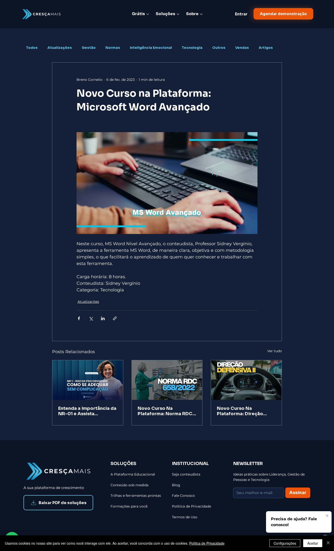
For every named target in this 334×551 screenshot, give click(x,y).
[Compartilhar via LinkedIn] (102, 318)
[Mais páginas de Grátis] (147, 14)
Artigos (266, 48)
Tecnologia (192, 48)
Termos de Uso (184, 517)
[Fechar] (328, 543)
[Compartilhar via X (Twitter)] (91, 318)
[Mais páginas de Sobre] (201, 14)
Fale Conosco (183, 495)
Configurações (285, 543)
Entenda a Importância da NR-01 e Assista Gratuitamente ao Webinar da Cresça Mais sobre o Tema (87, 411)
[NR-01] (87, 380)
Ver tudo (274, 351)
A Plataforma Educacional (133, 474)
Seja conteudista (186, 474)
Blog (176, 485)
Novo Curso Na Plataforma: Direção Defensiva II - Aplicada (243, 411)
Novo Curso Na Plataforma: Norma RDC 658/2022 (165, 411)
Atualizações (59, 48)
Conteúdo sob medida (129, 485)
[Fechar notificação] (327, 516)
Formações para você (129, 506)
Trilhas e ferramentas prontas (136, 495)
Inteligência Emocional (151, 48)
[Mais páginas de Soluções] (178, 14)
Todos (32, 48)
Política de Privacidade (206, 543)
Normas (112, 48)
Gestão (89, 48)
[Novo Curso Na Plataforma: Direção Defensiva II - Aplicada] (246, 380)
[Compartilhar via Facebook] (79, 318)
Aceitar (312, 543)
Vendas (242, 48)
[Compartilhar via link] (114, 318)
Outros (218, 48)
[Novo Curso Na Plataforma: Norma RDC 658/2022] (167, 380)
